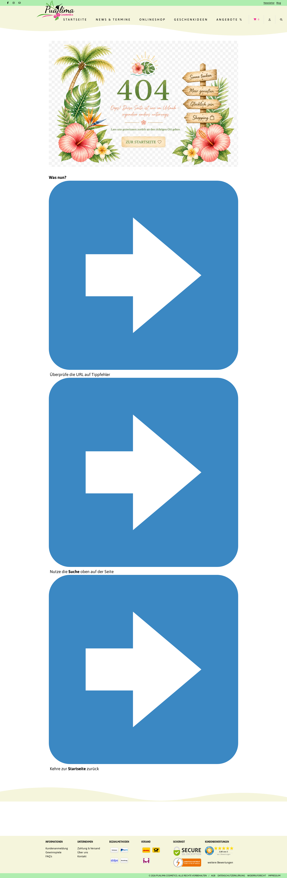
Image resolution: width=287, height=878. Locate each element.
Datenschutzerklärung (231, 875)
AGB (213, 875)
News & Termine (113, 19)
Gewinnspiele (53, 852)
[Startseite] (55, 10)
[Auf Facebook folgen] (8, 2)
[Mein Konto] (269, 19)
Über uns (82, 852)
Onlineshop (152, 19)
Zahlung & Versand (88, 848)
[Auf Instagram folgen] (14, 2)
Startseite (75, 19)
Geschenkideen (191, 19)
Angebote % (229, 19)
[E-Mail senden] (19, 2)
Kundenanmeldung (57, 848)
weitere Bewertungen (220, 862)
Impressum (274, 875)
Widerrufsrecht (256, 875)
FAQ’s (49, 856)
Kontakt (81, 856)
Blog (278, 2)
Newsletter (269, 2)
